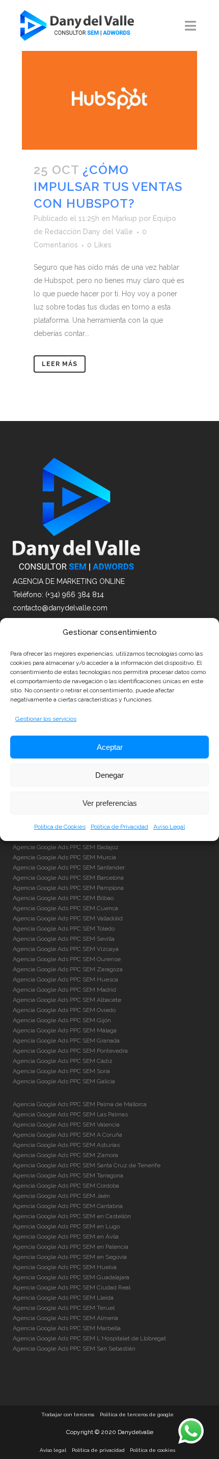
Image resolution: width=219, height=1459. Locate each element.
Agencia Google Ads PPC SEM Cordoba (66, 1185)
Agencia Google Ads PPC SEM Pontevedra (70, 1050)
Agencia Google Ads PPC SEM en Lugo (66, 1226)
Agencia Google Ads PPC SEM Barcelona (68, 877)
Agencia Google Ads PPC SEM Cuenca (65, 908)
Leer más (59, 364)
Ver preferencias (110, 803)
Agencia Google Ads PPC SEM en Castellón (72, 1216)
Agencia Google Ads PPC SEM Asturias (66, 1144)
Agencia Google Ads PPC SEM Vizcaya (66, 948)
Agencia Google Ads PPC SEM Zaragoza (68, 969)
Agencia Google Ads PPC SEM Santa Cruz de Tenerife (86, 1165)
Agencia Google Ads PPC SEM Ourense (67, 959)
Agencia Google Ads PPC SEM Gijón (62, 1020)
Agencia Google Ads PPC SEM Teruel (64, 1307)
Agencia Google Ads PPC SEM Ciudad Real (71, 1287)
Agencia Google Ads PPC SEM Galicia (64, 1081)
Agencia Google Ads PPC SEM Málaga (65, 1030)
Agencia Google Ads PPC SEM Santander (69, 867)
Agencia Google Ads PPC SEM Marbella (67, 1328)
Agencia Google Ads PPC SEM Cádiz (63, 1060)
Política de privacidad (98, 1450)
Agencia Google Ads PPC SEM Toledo (64, 928)
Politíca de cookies (152, 1450)
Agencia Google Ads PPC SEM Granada (66, 1040)
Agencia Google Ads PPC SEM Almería (65, 1318)
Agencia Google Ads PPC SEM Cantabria (68, 1206)
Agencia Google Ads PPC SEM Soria (61, 1071)
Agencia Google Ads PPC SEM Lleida (63, 1297)
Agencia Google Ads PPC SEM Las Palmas (70, 1114)
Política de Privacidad (119, 826)
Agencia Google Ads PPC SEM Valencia (66, 1124)
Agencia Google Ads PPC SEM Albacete (67, 999)
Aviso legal (53, 1450)
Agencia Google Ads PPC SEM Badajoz (66, 847)
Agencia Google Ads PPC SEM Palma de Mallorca (80, 1104)
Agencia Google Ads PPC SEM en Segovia (70, 1256)
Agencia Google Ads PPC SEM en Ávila (66, 1236)
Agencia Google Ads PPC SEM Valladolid (68, 918)
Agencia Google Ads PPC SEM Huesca (65, 979)
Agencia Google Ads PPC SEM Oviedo (64, 1010)
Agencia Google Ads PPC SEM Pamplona (68, 887)
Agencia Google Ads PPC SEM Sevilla (64, 938)
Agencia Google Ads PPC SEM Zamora (65, 1155)
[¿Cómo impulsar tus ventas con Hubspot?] (109, 100)
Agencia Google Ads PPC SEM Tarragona (68, 1175)
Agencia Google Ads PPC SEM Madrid (64, 989)
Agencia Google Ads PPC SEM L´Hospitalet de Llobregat (89, 1338)
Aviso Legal (169, 826)
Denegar (109, 775)
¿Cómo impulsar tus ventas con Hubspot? (108, 186)
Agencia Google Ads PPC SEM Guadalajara (71, 1277)
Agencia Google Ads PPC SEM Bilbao (63, 898)
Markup (124, 218)
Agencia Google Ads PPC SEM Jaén (61, 1195)
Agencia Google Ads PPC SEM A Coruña (67, 1134)
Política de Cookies (60, 826)
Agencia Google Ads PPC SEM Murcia (64, 857)
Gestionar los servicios (45, 718)
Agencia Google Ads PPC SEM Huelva (65, 1267)
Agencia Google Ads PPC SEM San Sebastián (74, 1348)
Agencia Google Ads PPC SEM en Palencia (70, 1246)
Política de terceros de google (137, 1414)
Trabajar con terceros (67, 1414)
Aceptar (110, 747)
